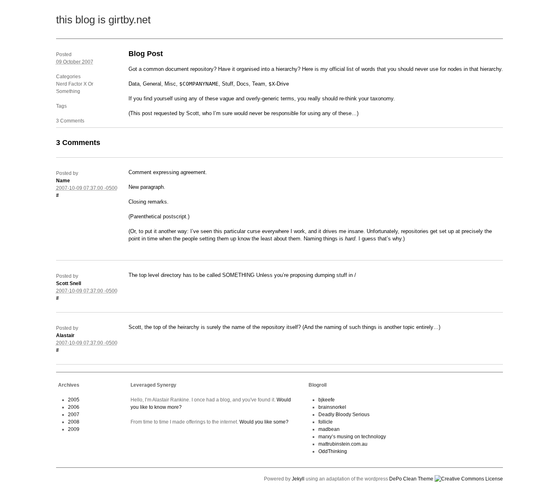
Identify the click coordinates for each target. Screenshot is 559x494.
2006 (73, 407)
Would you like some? (264, 422)
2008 (73, 422)
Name (63, 181)
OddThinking (332, 451)
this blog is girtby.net (103, 20)
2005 (73, 400)
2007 (73, 414)
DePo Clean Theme (411, 479)
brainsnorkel (332, 407)
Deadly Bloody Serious (344, 414)
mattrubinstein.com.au (342, 444)
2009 (73, 429)
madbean (329, 429)
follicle (325, 422)
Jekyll (298, 479)
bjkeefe (326, 400)
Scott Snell (68, 283)
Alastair (65, 335)
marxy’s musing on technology (352, 437)
